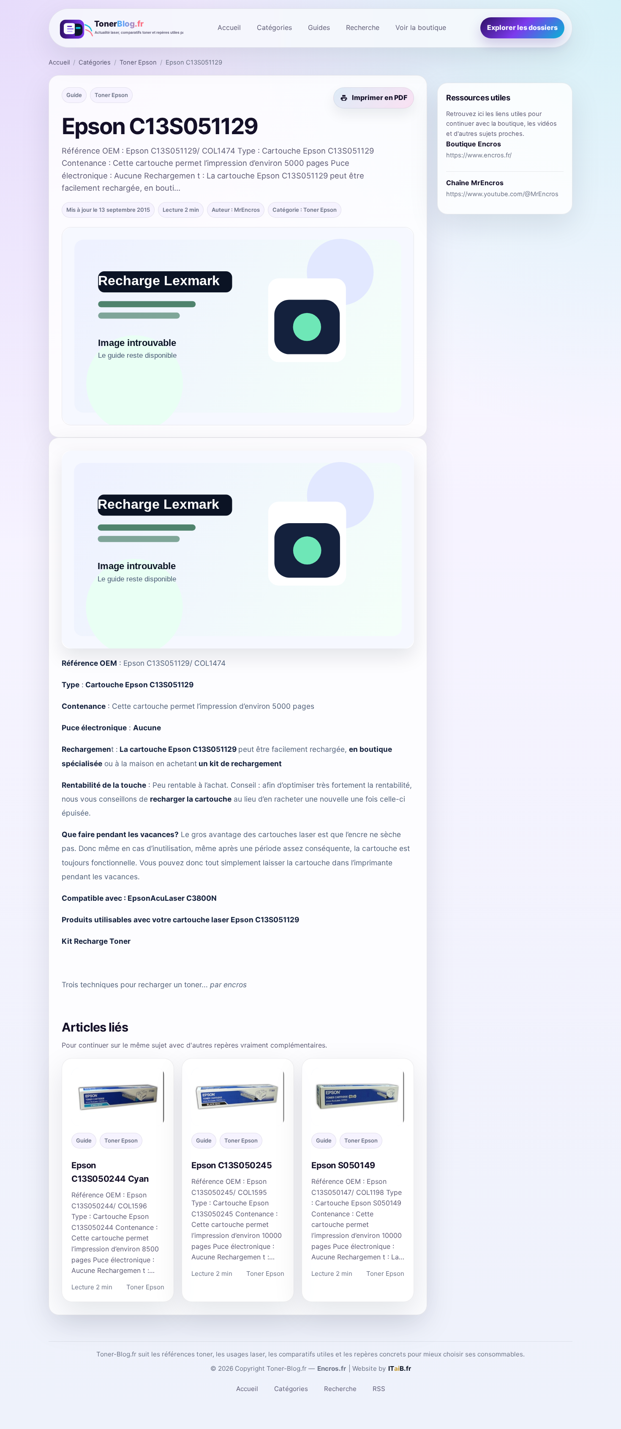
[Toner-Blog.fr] (120, 28)
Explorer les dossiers (522, 27)
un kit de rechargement (240, 763)
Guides (319, 27)
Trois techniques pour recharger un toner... (135, 984)
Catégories (274, 27)
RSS (379, 1389)
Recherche (362, 27)
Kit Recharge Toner (96, 941)
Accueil (229, 27)
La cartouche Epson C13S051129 (178, 749)
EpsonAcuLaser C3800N (172, 898)
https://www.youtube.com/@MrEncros (502, 194)
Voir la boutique (420, 27)
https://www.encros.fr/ (479, 155)
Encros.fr (331, 1368)
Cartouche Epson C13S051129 (139, 684)
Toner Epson (138, 62)
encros (235, 984)
